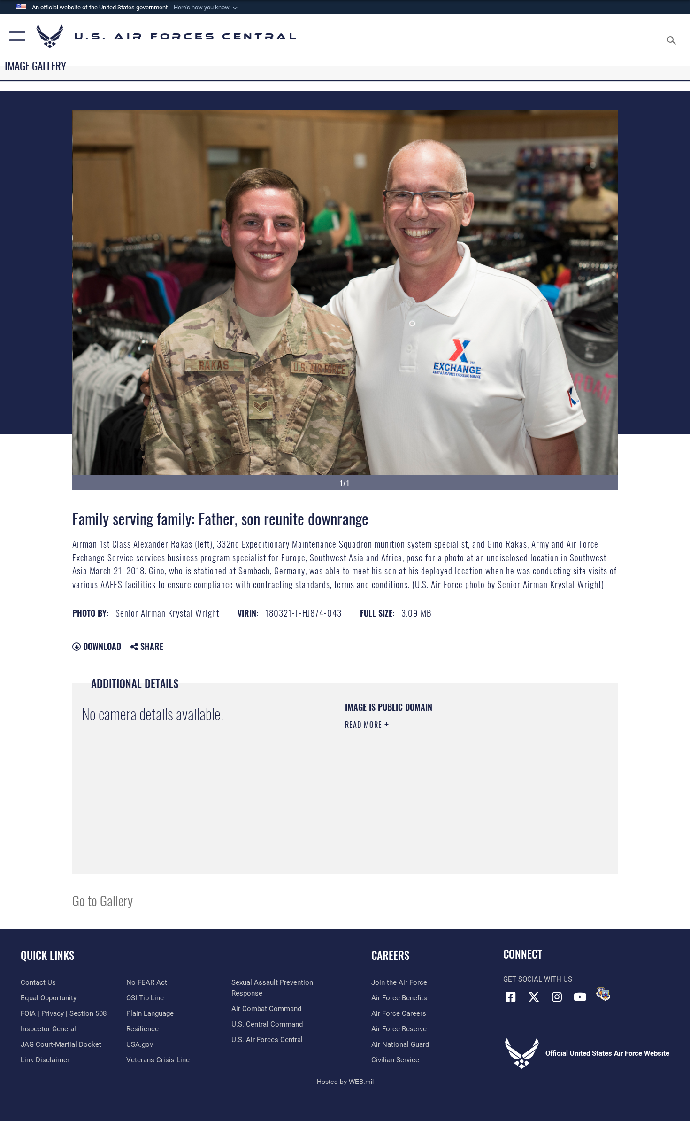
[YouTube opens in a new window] (580, 997)
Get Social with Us (537, 979)
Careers (390, 955)
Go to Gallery (102, 900)
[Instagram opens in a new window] (557, 997)
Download (101, 646)
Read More (364, 724)
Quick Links (47, 955)
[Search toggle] (673, 36)
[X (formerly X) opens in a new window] (534, 997)
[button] (206, 7)
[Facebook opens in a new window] (510, 997)
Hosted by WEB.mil (345, 1081)
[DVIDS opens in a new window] (603, 994)
